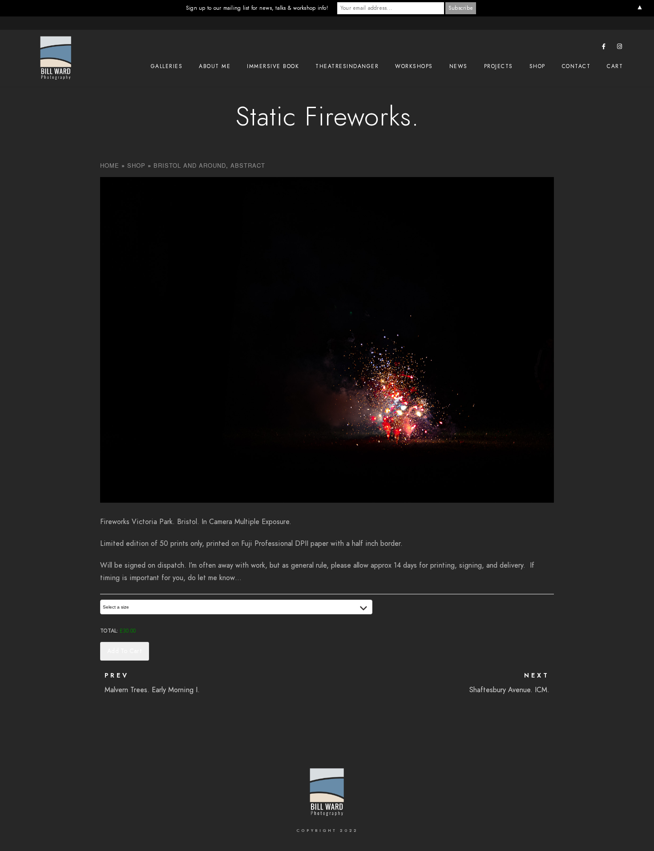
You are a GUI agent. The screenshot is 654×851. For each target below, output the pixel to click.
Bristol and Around (189, 165)
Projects (498, 66)
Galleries (167, 66)
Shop (537, 66)
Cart (615, 66)
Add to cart (124, 651)
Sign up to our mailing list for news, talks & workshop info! (257, 8)
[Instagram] (619, 48)
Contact (576, 66)
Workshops (414, 66)
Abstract (247, 165)
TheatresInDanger (347, 66)
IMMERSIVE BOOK (273, 66)
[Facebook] (604, 48)
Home (109, 165)
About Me (214, 66)
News (458, 66)
